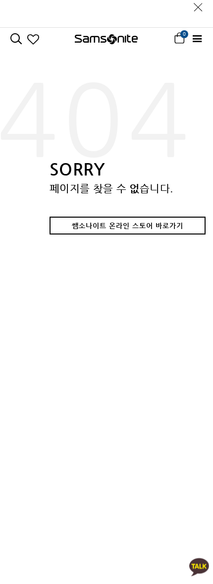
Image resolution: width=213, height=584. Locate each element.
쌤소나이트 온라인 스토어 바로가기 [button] (127, 226)
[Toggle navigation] (197, 39)
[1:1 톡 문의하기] (199, 566)
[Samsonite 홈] (106, 39)
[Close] (198, 4)
